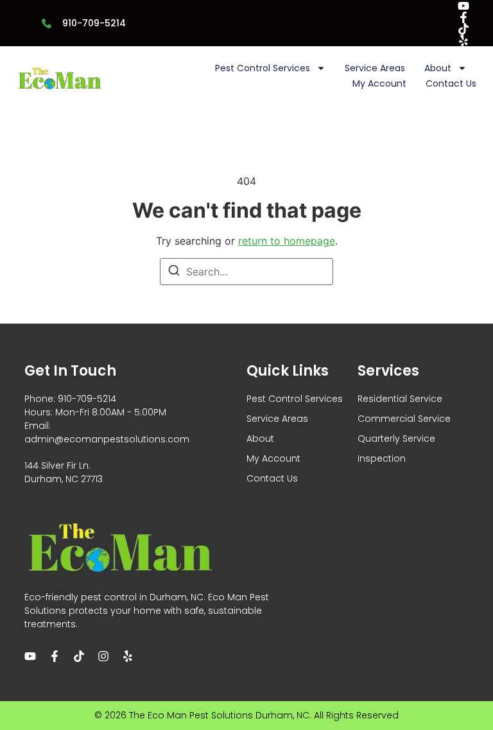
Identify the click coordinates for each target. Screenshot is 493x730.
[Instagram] (103, 656)
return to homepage (286, 240)
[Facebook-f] (463, 17)
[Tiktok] (463, 29)
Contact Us (451, 83)
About (437, 68)
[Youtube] (463, 6)
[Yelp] (463, 40)
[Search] (174, 272)
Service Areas (375, 68)
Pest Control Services (262, 68)
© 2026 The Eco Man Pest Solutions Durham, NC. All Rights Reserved (246, 715)
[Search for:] (246, 271)
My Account (379, 83)
